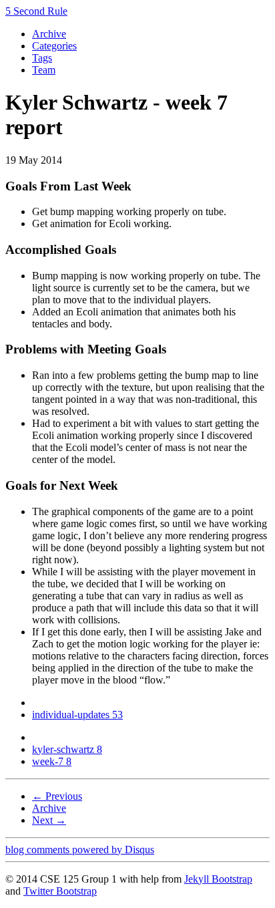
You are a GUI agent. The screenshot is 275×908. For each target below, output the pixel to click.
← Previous (57, 796)
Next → (49, 820)
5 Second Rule (36, 11)
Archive (49, 33)
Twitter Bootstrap (60, 891)
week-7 (51, 761)
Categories (54, 45)
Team (43, 69)
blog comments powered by (79, 849)
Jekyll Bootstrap (218, 879)
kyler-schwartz (67, 749)
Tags (42, 57)
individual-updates (77, 714)
